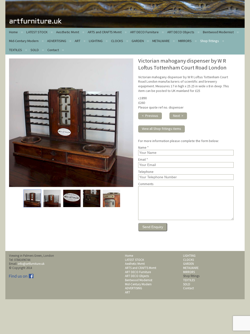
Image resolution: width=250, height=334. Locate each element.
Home (13, 32)
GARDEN (138, 41)
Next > (178, 115)
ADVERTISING (56, 41)
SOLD (35, 50)
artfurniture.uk (35, 21)
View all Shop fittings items (161, 128)
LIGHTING (96, 41)
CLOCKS (117, 41)
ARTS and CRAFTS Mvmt (105, 32)
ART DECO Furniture (144, 32)
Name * (143, 147)
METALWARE (161, 41)
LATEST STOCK (37, 32)
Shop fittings (209, 41)
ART (77, 41)
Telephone (146, 172)
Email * (143, 159)
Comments (145, 184)
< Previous (150, 115)
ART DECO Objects (180, 32)
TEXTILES (15, 50)
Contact (53, 50)
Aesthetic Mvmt (67, 32)
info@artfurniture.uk (31, 264)
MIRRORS (185, 41)
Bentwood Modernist (218, 32)
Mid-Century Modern (24, 41)
